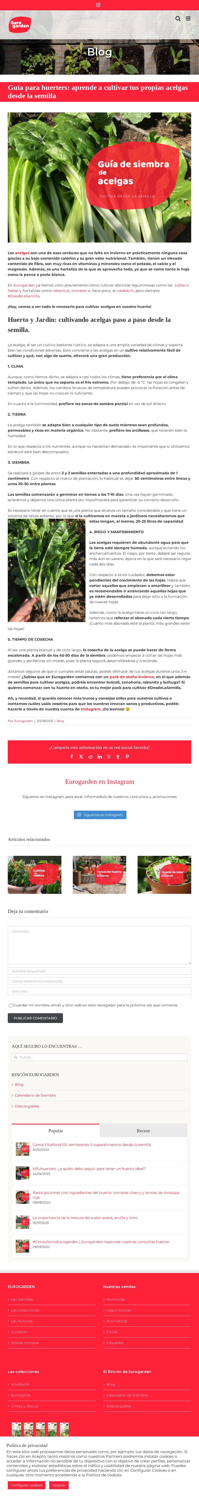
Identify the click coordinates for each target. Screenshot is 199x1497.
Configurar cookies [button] (26, 1485)
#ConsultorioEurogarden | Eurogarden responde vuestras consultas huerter (101, 1241)
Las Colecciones (25, 1310)
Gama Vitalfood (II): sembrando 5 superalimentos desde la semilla (92, 1144)
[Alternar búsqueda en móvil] (178, 18)
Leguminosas (118, 1310)
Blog (60, 721)
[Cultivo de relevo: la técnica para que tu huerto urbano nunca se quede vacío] (34, 875)
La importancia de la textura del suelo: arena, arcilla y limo (85, 1217)
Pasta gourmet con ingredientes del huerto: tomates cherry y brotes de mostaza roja (106, 1195)
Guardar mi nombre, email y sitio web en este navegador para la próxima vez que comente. (95, 1005)
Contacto (19, 1332)
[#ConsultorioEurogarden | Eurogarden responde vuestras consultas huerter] (22, 1242)
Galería (41, 859)
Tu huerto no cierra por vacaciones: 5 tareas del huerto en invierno (93, 859)
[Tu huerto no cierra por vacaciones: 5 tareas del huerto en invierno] (99, 875)
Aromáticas (116, 1321)
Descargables (27, 1106)
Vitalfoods (20, 1384)
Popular (55, 1130)
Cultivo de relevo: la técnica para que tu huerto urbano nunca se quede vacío (28, 859)
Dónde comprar (25, 1342)
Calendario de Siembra (35, 1095)
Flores (112, 1332)
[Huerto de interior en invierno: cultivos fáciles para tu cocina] (164, 875)
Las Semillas (22, 1299)
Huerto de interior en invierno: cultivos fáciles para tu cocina (158, 862)
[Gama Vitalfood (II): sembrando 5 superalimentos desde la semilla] (22, 1145)
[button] (12, 875)
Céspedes (115, 1342)
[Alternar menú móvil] (188, 18)
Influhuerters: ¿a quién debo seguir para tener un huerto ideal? (89, 1168)
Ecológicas (21, 1395)
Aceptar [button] (59, 1485)
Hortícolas (115, 1299)
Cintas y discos (24, 1406)
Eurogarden (23, 721)
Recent (143, 1130)
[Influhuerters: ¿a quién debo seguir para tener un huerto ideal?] (22, 1169)
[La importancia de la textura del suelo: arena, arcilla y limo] (22, 1218)
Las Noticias (22, 1321)
